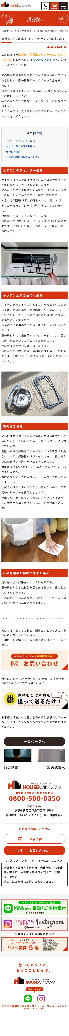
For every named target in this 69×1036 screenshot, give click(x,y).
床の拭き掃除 (12, 151)
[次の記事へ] (50, 757)
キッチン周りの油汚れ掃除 (19, 146)
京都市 (8, 867)
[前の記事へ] (18, 757)
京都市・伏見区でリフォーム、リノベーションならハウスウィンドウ (39, 1007)
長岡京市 (31, 867)
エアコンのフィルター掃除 (19, 141)
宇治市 (13, 872)
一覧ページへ (34, 741)
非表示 (37, 133)
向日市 (19, 867)
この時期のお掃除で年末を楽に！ (23, 157)
